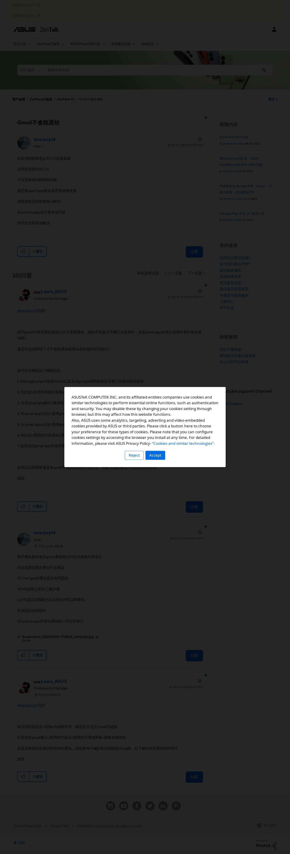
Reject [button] (134, 455)
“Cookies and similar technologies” (183, 443)
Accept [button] (155, 455)
